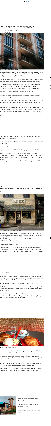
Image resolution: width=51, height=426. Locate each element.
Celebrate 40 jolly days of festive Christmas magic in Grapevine (28, 411)
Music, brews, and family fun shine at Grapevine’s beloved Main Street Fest (27, 405)
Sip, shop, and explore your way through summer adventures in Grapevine (27, 399)
